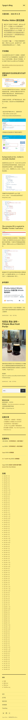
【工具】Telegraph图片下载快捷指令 (13, 425)
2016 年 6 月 (7, 669)
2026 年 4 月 (7, 482)
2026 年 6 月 (7, 478)
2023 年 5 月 (7, 552)
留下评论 (15, 315)
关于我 (4, 697)
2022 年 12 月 (7, 562)
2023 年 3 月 (7, 556)
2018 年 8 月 (7, 655)
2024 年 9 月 (7, 520)
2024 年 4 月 (7, 530)
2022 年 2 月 (7, 582)
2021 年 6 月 (7, 599)
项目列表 (4, 701)
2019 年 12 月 (7, 625)
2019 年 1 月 (7, 645)
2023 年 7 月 (7, 548)
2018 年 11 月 (7, 649)
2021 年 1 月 (7, 605)
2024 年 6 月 (7, 526)
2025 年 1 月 (7, 512)
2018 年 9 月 (7, 653)
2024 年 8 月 (7, 522)
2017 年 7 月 (7, 663)
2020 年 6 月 (7, 613)
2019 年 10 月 (7, 629)
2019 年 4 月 (7, 639)
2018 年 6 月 (7, 659)
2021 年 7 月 (7, 597)
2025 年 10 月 (7, 494)
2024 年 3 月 (7, 532)
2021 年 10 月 (7, 590)
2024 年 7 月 (7, 524)
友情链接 (11, 452)
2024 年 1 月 (7, 536)
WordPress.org (7, 687)
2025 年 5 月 (7, 504)
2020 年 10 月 (7, 609)
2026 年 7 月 (7, 476)
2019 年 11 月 (7, 627)
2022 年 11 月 (7, 564)
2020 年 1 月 (7, 623)
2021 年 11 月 (7, 588)
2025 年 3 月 (7, 508)
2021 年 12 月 (7, 586)
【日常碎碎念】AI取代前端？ (11, 423)
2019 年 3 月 (7, 641)
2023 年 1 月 (7, 560)
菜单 (24, 5)
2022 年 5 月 (7, 576)
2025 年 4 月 (7, 506)
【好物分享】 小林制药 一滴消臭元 (12, 419)
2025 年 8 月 (7, 498)
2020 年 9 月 (7, 611)
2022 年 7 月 (7, 572)
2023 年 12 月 (7, 538)
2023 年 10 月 (7, 542)
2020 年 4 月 (7, 617)
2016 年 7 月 (7, 667)
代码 (11, 315)
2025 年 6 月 (7, 502)
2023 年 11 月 (7, 540)
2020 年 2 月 (7, 621)
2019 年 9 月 (7, 631)
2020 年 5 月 (7, 615)
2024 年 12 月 (7, 514)
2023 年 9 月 (7, 544)
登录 (5, 681)
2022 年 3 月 (7, 580)
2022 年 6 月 (7, 574)
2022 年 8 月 (7, 570)
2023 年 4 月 (7, 554)
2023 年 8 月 (7, 546)
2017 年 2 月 (7, 665)
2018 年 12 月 (7, 647)
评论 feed (6, 685)
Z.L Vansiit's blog (6, 458)
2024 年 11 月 (7, 516)
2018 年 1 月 (7, 661)
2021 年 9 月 (7, 592)
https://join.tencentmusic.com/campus (16, 404)
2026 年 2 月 (7, 486)
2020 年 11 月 (7, 607)
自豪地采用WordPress (13, 717)
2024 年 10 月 (7, 518)
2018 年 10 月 (7, 651)
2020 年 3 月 (7, 619)
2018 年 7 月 (7, 657)
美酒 (10, 381)
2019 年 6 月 (7, 637)
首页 (3, 694)
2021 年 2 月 (7, 603)
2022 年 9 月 (7, 568)
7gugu (3, 452)
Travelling (4, 708)
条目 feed (6, 683)
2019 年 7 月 (7, 635)
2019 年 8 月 (7, 633)
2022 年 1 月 (7, 584)
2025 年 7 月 (7, 500)
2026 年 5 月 (7, 480)
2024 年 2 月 (7, 534)
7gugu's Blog (7, 5)
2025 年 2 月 (7, 510)
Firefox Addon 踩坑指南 (13, 20)
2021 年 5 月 (7, 601)
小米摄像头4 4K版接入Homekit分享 (12, 421)
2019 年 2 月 (7, 643)
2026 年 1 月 (7, 488)
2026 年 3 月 (7, 484)
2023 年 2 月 (7, 558)
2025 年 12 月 (7, 490)
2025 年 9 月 (7, 496)
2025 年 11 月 (7, 492)
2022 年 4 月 (7, 578)
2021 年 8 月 (7, 595)
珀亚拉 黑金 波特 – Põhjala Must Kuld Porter (11, 324)
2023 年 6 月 (7, 550)
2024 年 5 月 (7, 528)
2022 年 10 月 (7, 566)
